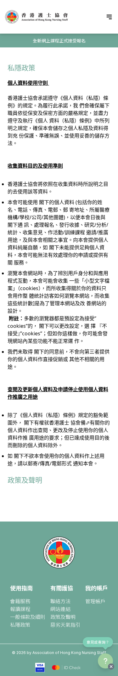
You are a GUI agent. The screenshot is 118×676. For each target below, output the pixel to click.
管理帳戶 (95, 601)
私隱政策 (20, 624)
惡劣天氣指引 (65, 624)
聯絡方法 (60, 601)
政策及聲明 (25, 479)
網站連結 (60, 609)
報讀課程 (20, 609)
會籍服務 (20, 601)
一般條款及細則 (27, 616)
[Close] (111, 666)
